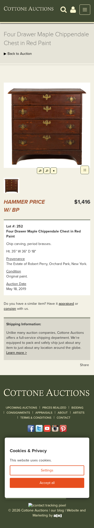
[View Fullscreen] (84, 170)
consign (10, 309)
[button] (63, 9)
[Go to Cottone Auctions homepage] (29, 9)
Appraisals (43, 412)
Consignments (18, 412)
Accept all (47, 483)
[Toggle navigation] (84, 10)
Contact (63, 417)
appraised (66, 304)
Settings (47, 470)
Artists (78, 412)
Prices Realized (54, 407)
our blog (57, 510)
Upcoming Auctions (21, 407)
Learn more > (16, 353)
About (63, 412)
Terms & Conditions (35, 417)
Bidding (77, 407)
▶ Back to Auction (18, 54)
